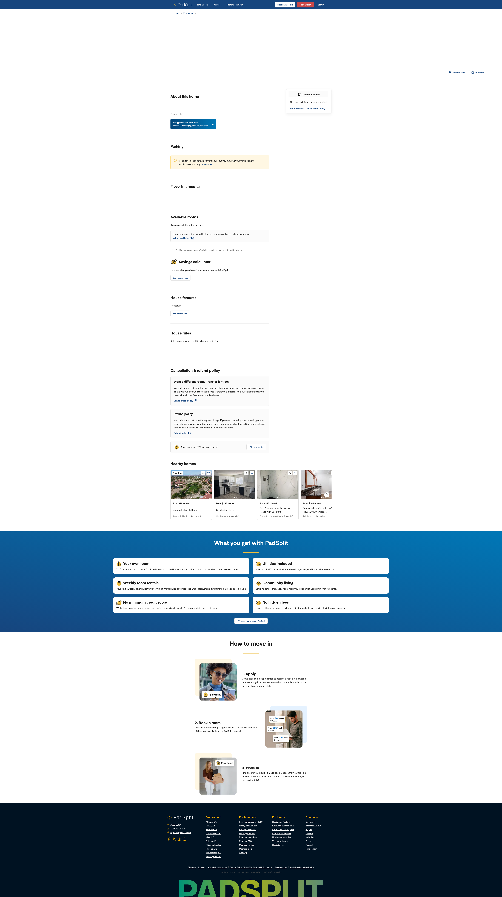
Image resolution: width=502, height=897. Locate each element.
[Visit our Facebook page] (168, 839)
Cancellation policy (183, 400)
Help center (258, 447)
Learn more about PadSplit (253, 621)
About (216, 4)
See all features (180, 313)
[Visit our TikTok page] (184, 839)
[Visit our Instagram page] (179, 839)
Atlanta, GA (175, 825)
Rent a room (305, 4)
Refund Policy (297, 108)
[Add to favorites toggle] (208, 473)
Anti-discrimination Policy (302, 867)
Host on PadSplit (285, 4)
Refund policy (181, 433)
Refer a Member (235, 4)
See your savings (180, 278)
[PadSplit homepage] (183, 5)
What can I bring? (182, 238)
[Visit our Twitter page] (174, 839)
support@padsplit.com (180, 832)
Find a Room (202, 4)
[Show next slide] (326, 494)
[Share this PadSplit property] (203, 473)
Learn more (206, 164)
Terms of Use (281, 867)
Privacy (202, 867)
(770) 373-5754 (177, 829)
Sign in (321, 4)
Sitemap (192, 867)
